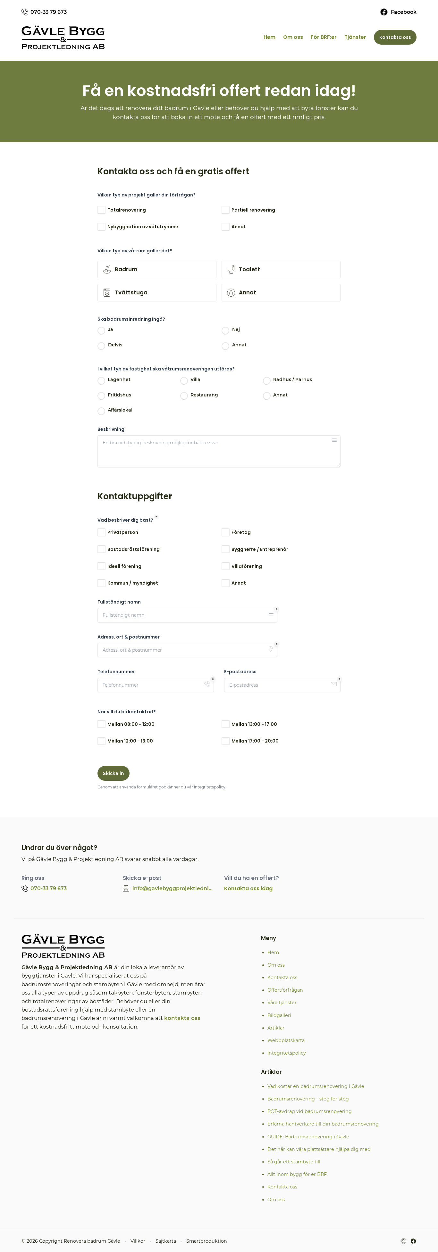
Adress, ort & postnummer (128, 637)
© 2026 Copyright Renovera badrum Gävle (70, 1241)
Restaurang (204, 395)
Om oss (293, 37)
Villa (195, 379)
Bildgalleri (279, 1015)
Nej (236, 329)
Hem (269, 37)
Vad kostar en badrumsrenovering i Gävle (315, 1086)
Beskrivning (110, 429)
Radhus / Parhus (292, 379)
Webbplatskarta (286, 1040)
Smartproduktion (206, 1241)
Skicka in (113, 773)
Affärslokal (120, 410)
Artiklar (275, 1028)
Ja (110, 329)
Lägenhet (119, 379)
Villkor (138, 1241)
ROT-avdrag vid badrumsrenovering (309, 1111)
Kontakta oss (395, 37)
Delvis (115, 345)
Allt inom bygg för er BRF (297, 1174)
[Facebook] (413, 1241)
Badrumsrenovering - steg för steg (308, 1099)
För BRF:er (324, 37)
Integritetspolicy (286, 1053)
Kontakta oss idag (248, 888)
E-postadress (240, 672)
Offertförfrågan (285, 990)
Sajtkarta (166, 1241)
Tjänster (355, 37)
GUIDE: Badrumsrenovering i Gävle (308, 1137)
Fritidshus (119, 395)
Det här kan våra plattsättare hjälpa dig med (319, 1149)
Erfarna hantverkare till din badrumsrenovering (323, 1124)
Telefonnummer (116, 672)
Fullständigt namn (119, 602)
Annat (239, 345)
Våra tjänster (282, 1002)
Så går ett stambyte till (293, 1162)
